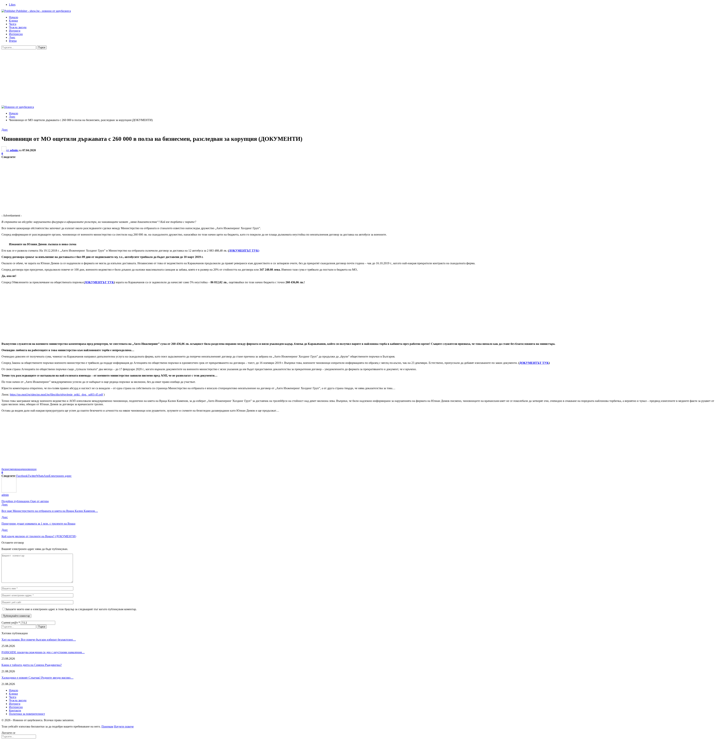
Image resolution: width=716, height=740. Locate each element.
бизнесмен (8, 469)
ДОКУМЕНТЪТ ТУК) (244, 250)
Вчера (13, 40)
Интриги (14, 30)
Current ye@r (10, 622)
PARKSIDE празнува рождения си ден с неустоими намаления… (43, 652)
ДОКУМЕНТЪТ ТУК (99, 282)
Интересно (16, 34)
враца (18, 469)
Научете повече (124, 726)
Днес (12, 37)
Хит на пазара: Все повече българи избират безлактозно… (38, 639)
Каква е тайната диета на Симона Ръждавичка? (31, 665)
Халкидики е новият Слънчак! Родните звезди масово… (37, 677)
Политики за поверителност (27, 713)
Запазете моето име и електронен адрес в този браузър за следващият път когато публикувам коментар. (71, 609)
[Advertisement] (358, 77)
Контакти (15, 710)
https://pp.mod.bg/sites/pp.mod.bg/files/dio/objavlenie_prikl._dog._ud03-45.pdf (56, 394)
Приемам (107, 726)
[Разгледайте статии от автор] (8, 491)
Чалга (12, 24)
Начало (13, 17)
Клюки (13, 20)
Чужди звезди (17, 27)
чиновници (29, 469)
